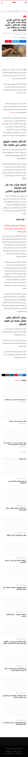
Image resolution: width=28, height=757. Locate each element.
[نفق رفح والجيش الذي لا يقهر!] (14, 412)
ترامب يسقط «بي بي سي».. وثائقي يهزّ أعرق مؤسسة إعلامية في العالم (15, 444)
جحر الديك (13, 112)
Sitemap (15, 751)
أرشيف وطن (19, 11)
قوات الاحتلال (18, 369)
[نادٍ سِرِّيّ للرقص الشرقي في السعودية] (14, 390)
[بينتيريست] (8, 41)
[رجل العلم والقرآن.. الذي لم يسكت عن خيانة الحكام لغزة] (14, 710)
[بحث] (2, 2)
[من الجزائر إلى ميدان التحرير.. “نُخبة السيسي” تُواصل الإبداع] (14, 656)
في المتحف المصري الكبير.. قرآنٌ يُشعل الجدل (16, 509)
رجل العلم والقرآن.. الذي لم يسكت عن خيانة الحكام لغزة (14, 723)
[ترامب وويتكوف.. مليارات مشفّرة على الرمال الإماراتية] (14, 575)
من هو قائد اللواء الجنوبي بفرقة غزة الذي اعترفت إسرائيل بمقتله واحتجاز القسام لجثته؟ (15, 228)
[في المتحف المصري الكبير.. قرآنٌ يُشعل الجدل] (14, 496)
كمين (13, 369)
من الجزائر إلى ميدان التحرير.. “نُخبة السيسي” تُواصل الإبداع (15, 669)
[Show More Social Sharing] (3, 41)
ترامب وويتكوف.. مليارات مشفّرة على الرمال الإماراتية (14, 588)
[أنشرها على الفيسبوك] (22, 41)
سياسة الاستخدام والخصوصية (9, 753)
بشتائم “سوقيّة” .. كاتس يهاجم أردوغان (16, 615)
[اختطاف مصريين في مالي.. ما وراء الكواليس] (14, 548)
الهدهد (16, 11)
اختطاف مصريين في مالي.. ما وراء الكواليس (15, 561)
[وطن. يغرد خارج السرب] (14, 2)
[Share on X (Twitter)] (15, 41)
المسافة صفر (23, 369)
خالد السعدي (23, 37)
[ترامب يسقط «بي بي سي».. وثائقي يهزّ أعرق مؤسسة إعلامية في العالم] (14, 433)
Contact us (19, 751)
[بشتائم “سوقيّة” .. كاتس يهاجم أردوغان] (14, 602)
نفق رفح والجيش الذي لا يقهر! (17, 421)
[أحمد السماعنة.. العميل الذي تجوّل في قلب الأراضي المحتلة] (14, 683)
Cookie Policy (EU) (18, 753)
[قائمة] (26, 2)
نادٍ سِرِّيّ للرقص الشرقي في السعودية (15, 399)
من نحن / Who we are (8, 751)
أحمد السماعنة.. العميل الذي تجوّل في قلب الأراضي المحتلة (14, 696)
